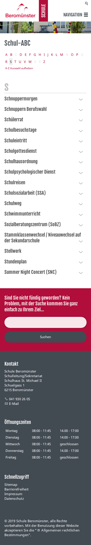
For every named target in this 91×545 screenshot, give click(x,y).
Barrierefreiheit (16, 489)
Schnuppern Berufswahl (25, 109)
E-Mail (14, 403)
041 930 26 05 (19, 399)
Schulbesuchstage (20, 130)
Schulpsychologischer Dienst (29, 172)
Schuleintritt (15, 140)
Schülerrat (13, 119)
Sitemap (10, 484)
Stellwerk (12, 251)
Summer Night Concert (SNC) (30, 272)
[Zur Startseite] (19, 10)
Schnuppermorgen (20, 99)
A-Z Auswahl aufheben (19, 68)
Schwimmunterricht (22, 214)
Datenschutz (14, 498)
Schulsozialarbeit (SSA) (25, 193)
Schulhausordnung (21, 161)
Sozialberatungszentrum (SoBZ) (32, 224)
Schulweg (12, 203)
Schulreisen (14, 182)
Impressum (13, 494)
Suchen (45, 337)
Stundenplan (15, 262)
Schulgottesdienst (20, 151)
